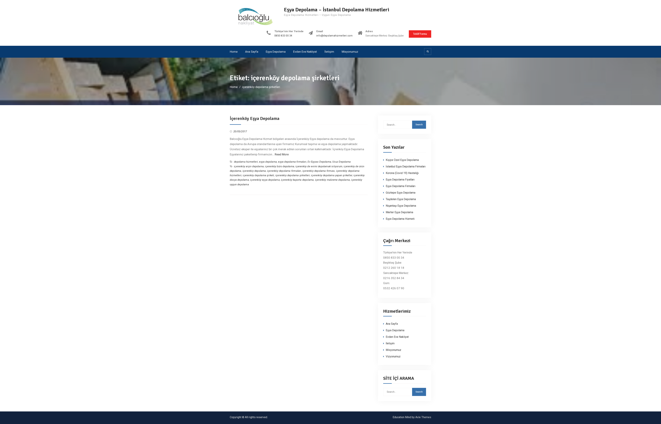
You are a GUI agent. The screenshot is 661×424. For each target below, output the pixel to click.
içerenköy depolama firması (318, 170)
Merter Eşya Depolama (399, 212)
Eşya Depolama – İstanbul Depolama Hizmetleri (336, 10)
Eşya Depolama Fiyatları (400, 179)
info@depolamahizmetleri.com (334, 36)
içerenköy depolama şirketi (258, 175)
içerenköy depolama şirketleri (292, 175)
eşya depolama (268, 161)
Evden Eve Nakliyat (305, 51)
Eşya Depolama (276, 51)
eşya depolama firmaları (292, 161)
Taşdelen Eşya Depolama (401, 199)
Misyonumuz (350, 51)
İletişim (329, 51)
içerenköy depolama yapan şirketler (331, 175)
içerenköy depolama (254, 170)
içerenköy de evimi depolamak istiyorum (318, 166)
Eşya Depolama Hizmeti (400, 218)
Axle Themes (423, 417)
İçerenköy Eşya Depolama (254, 118)
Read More (282, 154)
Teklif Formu (420, 33)
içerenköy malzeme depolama (332, 179)
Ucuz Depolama (341, 161)
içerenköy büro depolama (279, 166)
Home (234, 51)
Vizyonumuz (393, 356)
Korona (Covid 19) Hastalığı (402, 173)
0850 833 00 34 (283, 36)
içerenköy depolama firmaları (284, 170)
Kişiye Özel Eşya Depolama (402, 160)
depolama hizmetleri (246, 161)
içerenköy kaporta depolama (297, 179)
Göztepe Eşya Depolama (400, 192)
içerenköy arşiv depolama (249, 166)
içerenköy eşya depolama (265, 179)
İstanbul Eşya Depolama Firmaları (406, 166)
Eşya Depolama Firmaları (400, 186)
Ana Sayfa (251, 51)
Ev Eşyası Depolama (319, 161)
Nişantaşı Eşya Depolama (401, 205)
